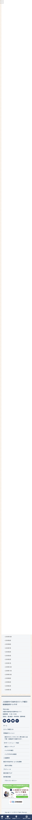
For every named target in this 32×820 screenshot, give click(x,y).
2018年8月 (8, 678)
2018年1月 (8, 689)
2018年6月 (8, 682)
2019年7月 (8, 648)
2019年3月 (8, 659)
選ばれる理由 (8, 765)
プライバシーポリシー (11, 780)
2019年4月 (8, 655)
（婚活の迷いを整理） (26, 818)
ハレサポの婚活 (9, 750)
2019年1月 (8, 663)
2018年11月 (8, 670)
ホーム (5, 725)
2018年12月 (8, 667)
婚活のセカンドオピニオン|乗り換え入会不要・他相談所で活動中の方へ (16, 738)
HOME (2, 818)
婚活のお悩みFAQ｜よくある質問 (12, 761)
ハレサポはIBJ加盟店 (11, 754)
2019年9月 (8, 640)
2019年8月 (8, 644)
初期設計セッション (9, 733)
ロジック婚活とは (8, 729)
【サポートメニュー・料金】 (11, 743)
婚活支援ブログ (7, 773)
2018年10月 (8, 674)
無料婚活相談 (7, 776)
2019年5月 (8, 652)
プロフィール (7, 769)
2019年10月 (8, 636)
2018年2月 (8, 686)
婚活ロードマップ (10, 746)
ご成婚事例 (6, 758)
